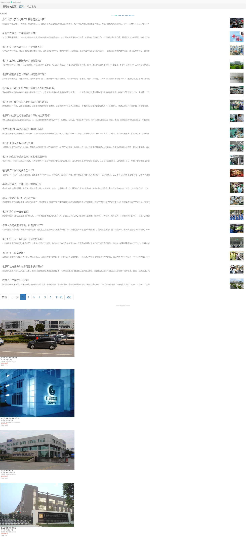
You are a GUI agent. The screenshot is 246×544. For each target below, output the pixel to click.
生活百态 (126, 15)
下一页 (58, 297)
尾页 (69, 297)
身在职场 (120, 15)
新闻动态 (131, 15)
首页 (21, 6)
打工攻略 (114, 15)
